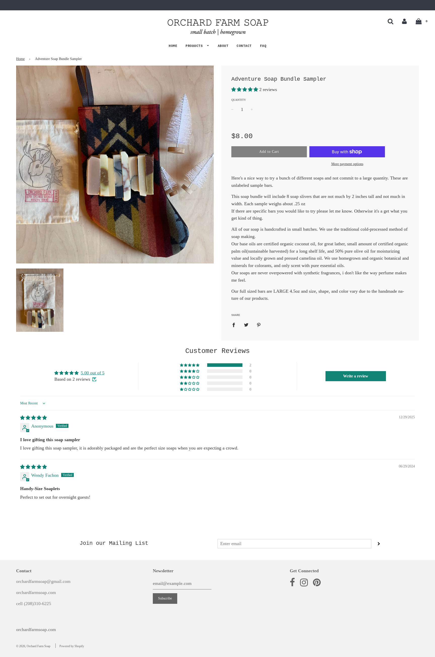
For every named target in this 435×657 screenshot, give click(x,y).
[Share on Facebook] (235, 325)
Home (173, 46)
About (223, 46)
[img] (33, 417)
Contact (244, 46)
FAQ (263, 46)
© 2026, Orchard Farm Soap (33, 646)
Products (195, 46)
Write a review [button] (355, 376)
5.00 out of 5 (92, 372)
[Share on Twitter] (246, 325)
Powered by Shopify (71, 646)
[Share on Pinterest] (259, 325)
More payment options (347, 164)
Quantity (238, 99)
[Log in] (404, 21)
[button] (245, 89)
